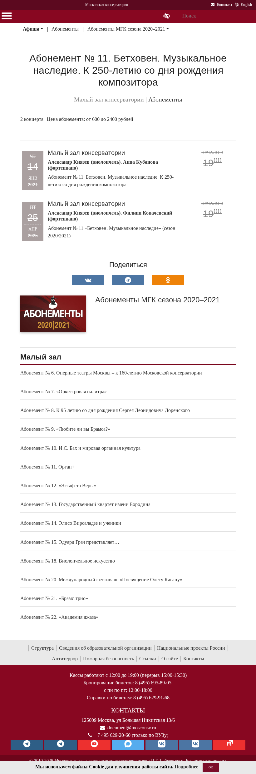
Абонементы (65, 29)
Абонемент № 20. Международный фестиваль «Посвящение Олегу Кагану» (101, 579)
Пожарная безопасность (108, 658)
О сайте (169, 658)
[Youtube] (94, 745)
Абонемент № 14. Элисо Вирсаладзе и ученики (70, 523)
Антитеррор (65, 658)
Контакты (193, 658)
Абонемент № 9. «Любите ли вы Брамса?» (65, 429)
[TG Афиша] (60, 745)
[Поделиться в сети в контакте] (88, 280)
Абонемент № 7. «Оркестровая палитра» (63, 391)
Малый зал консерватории (86, 152)
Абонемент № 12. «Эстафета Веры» (58, 485)
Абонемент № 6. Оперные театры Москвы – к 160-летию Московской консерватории (111, 372)
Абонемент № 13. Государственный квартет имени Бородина (85, 504)
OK (211, 767)
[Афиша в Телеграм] (229, 745)
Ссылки (147, 658)
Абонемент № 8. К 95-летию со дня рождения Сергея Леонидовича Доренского (105, 410)
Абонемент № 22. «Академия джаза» (59, 617)
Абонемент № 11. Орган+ (47, 466)
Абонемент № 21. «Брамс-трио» (54, 598)
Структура (42, 648)
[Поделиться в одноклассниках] (168, 280)
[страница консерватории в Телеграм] (27, 745)
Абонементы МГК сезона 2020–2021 (126, 29)
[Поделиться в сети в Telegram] (128, 280)
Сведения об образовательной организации (105, 648)
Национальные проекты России (191, 648)
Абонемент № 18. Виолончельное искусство (67, 560)
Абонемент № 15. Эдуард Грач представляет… (69, 542)
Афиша (31, 29)
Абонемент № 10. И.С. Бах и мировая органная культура (80, 448)
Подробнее (186, 766)
